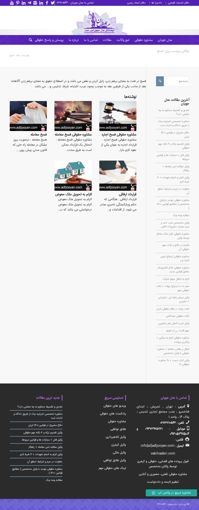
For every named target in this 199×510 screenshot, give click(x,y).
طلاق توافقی (118, 429)
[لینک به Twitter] (52, 3)
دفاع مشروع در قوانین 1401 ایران (175, 135)
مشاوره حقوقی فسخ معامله (73, 135)
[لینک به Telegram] (28, 3)
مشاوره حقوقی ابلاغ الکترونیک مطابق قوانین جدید (173, 270)
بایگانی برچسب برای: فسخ (173, 51)
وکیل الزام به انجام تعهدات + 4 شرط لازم (173, 180)
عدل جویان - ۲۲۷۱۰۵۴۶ (167, 504)
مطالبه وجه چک (181, 215)
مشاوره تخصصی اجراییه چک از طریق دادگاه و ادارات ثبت (173, 123)
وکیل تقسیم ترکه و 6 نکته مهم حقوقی (173, 146)
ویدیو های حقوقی (114, 406)
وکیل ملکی (119, 452)
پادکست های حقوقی (113, 413)
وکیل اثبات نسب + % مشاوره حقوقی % (174, 362)
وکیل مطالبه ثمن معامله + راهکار (175, 168)
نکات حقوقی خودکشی (177, 316)
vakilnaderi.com (163, 453)
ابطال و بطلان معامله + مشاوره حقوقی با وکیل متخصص (173, 351)
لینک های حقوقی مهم (112, 468)
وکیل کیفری (118, 445)
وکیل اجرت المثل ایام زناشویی (173, 323)
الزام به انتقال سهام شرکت (176, 279)
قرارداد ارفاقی (127, 194)
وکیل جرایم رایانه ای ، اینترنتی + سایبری (173, 299)
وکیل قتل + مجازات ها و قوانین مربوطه (173, 157)
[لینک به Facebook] (46, 3)
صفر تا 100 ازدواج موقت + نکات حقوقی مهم (172, 288)
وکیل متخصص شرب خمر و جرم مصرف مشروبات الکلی (175, 225)
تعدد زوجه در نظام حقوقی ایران (172, 309)
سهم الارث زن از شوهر (177, 331)
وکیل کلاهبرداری (116, 437)
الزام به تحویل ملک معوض (73, 194)
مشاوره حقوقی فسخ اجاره (119, 135)
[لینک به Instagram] (34, 3)
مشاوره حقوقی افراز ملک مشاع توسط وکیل (173, 236)
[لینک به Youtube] (11, 3)
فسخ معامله (39, 135)
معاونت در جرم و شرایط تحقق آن (173, 191)
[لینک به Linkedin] (40, 3)
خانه (18, 55)
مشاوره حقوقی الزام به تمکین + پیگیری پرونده (172, 340)
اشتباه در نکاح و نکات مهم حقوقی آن (175, 247)
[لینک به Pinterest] (17, 3)
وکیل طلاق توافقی (114, 460)
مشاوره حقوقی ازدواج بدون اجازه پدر (175, 258)
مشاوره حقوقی (117, 421)
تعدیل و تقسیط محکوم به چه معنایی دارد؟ (173, 112)
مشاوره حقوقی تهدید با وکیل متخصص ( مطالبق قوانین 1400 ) (173, 204)
